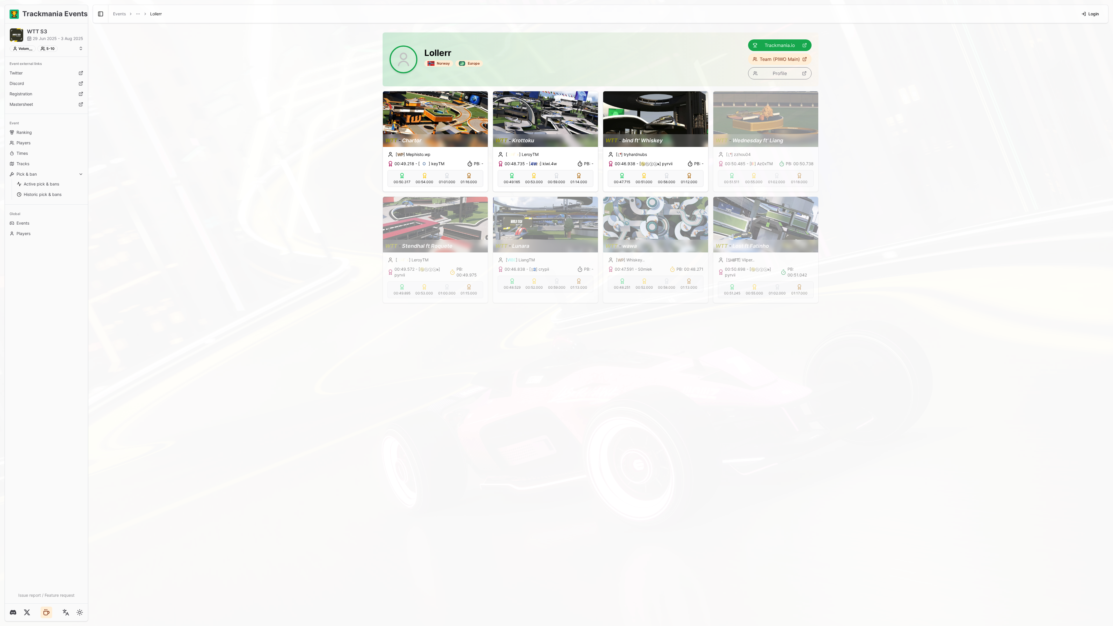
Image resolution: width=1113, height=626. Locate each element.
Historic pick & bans (42, 194)
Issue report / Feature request (46, 595)
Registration (21, 93)
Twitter (16, 72)
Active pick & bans (41, 183)
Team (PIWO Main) (780, 59)
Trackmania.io (780, 45)
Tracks (23, 163)
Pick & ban (27, 174)
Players (23, 142)
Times (22, 153)
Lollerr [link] (156, 13)
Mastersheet (21, 104)
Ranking (24, 132)
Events (23, 223)
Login (1093, 13)
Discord (17, 83)
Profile (780, 73)
